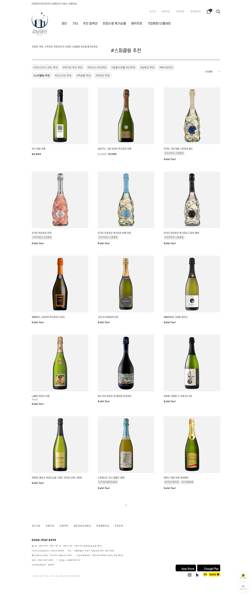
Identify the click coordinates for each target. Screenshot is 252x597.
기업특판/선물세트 (159, 23)
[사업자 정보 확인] (114, 555)
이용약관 (63, 526)
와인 (64, 23)
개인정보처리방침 (82, 526)
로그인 (152, 11)
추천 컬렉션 (90, 23)
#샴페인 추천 (147, 67)
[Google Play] (208, 571)
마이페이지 (195, 11)
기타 (75, 23)
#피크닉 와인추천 (97, 67)
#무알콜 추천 (84, 75)
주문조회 (180, 11)
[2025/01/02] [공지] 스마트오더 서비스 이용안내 (54, 4)
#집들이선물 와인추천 (123, 67)
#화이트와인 (166, 67)
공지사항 (36, 526)
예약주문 (136, 23)
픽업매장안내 (102, 526)
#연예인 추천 (103, 75)
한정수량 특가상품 (114, 23)
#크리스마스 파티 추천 (45, 67)
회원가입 (166, 11)
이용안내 (50, 526)
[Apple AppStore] (186, 571)
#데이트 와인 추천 (72, 67)
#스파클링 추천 (41, 75)
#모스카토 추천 (63, 75)
